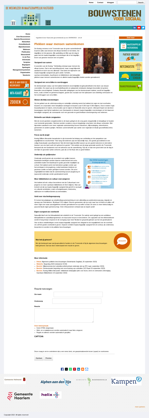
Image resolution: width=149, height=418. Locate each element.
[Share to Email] (82, 369)
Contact (100, 2)
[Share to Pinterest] (74, 369)
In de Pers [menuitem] (26, 57)
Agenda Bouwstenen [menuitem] (22, 39)
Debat (39, 261)
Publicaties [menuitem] (26, 52)
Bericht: (40, 268)
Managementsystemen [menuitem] (21, 70)
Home (91, 2)
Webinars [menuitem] (26, 49)
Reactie (37, 306)
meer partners (140, 407)
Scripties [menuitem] (26, 62)
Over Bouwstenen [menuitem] (23, 36)
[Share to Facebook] (62, 369)
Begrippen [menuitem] (26, 65)
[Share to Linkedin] (78, 369)
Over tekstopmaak (41, 326)
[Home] (74, 15)
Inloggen (110, 2)
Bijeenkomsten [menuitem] (24, 47)
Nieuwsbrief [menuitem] (25, 54)
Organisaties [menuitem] (25, 72)
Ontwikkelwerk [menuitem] (24, 44)
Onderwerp (38, 301)
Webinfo (40, 264)
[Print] (86, 369)
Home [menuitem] (28, 34)
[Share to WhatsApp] (70, 369)
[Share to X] (66, 369)
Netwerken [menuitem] (26, 42)
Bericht (39, 266)
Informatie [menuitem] (26, 59)
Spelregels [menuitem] (26, 67)
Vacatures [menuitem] (26, 75)
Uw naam (37, 294)
